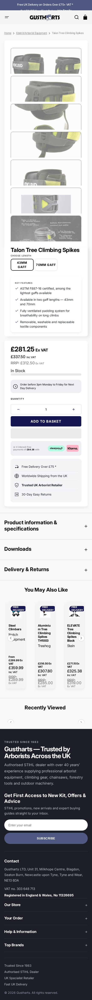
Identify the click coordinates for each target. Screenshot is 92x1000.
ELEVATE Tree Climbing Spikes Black (73, 633)
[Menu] (7, 17)
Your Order (13, 918)
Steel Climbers (15, 627)
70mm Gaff (46, 267)
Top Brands (14, 945)
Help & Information (20, 931)
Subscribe (46, 838)
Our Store (12, 905)
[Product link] (15, 645)
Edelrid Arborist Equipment (31, 33)
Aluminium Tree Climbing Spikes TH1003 (44, 633)
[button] (76, 17)
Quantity (17, 398)
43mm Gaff (25, 266)
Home (7, 33)
